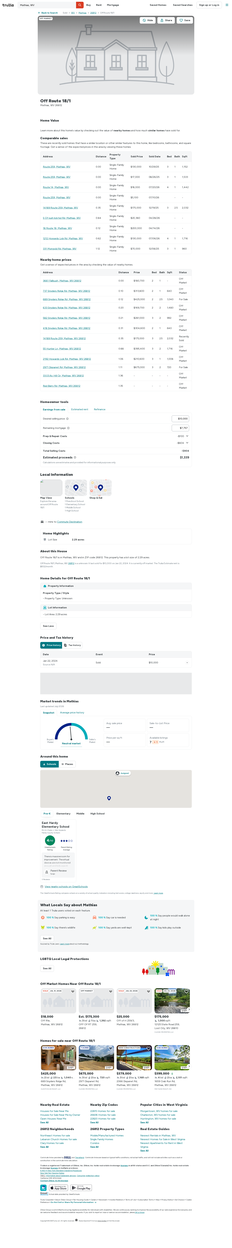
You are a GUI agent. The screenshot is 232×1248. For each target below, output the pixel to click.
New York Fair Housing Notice (52, 1173)
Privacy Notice (167, 1200)
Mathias (82, 13)
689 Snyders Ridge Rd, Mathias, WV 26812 (67, 299)
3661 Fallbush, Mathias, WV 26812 (62, 280)
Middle (80, 813)
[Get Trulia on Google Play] (81, 1188)
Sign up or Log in (209, 4)
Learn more (158, 893)
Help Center (102, 1221)
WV (73, 13)
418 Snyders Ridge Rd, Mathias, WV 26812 (66, 328)
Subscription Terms (146, 1200)
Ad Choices (179, 1200)
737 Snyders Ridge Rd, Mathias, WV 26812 (66, 290)
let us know (139, 1212)
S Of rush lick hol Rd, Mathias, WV (62, 217)
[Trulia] (43, 1188)
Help (158, 1200)
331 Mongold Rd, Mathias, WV (59, 248)
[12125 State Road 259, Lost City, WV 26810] (172, 1000)
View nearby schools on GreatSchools (66, 886)
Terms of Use (130, 1200)
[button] (80, 5)
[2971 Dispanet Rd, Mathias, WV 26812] (96, 1057)
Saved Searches (183, 4)
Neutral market (71, 743)
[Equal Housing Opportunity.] (76, 1221)
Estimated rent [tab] (79, 409)
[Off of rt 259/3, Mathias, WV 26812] (134, 1000)
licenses (124, 1165)
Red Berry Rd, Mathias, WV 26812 (61, 385)
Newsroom (103, 1200)
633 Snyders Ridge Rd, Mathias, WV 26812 (66, 307)
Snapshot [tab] (48, 712)
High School (97, 813)
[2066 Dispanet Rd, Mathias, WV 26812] (134, 1057)
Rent (99, 4)
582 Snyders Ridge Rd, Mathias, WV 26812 (66, 317)
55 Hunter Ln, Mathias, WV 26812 (62, 348)
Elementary (63, 813)
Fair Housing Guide (81, 1200)
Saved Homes (158, 4)
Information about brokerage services (61, 1176)
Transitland (79, 1157)
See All (48, 938)
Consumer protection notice (88, 1176)
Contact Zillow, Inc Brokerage (54, 1181)
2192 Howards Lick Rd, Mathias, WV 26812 (67, 358)
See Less (50, 625)
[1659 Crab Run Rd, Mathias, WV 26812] (172, 1057)
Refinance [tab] (99, 409)
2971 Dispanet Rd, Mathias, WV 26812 (64, 367)
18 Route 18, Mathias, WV (57, 228)
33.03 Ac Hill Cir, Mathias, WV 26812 (63, 375)
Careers (94, 1200)
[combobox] (50, 5)
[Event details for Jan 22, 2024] (187, 663)
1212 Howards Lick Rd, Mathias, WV (63, 238)
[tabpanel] (116, 440)
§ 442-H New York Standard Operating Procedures (61, 1170)
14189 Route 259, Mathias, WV (60, 207)
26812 (93, 13)
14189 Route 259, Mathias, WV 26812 (64, 338)
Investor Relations (116, 1200)
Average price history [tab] (72, 712)
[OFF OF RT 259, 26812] (96, 1000)
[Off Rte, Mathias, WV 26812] (58, 1000)
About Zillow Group (63, 1200)
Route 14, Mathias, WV (56, 187)
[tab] (51, 645)
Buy (88, 4)
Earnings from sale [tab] (54, 409)
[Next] (189, 1009)
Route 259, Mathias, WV (56, 166)
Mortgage (113, 4)
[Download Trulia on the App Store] (58, 1188)
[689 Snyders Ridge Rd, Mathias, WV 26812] (58, 1057)
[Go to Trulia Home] (10, 5)
